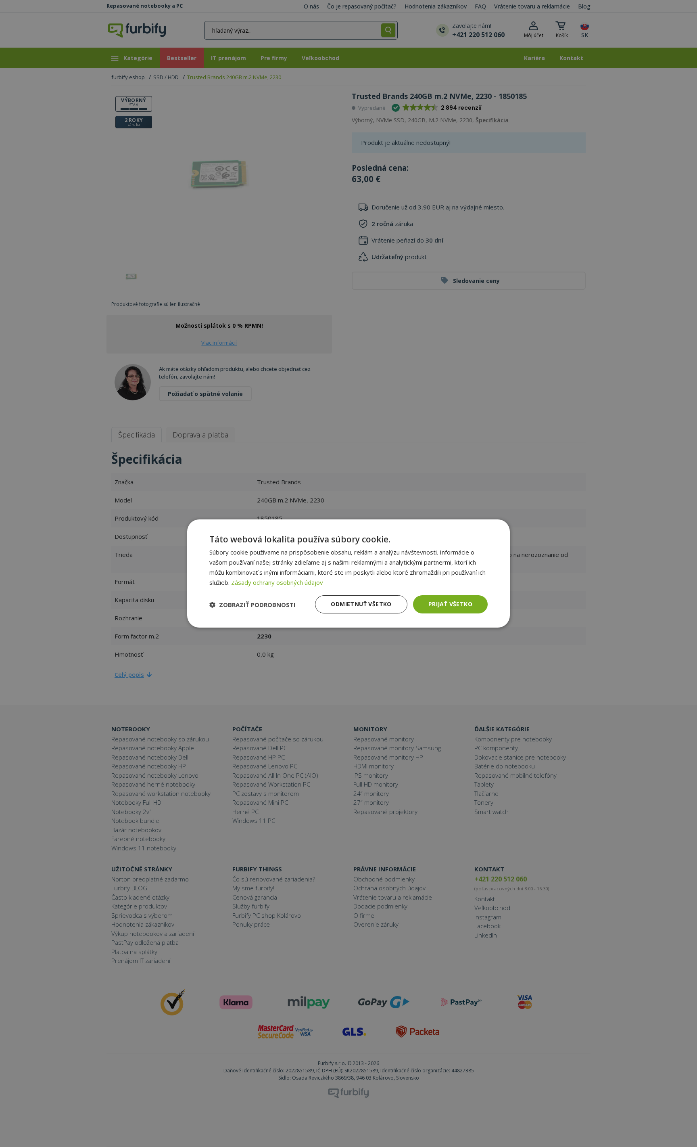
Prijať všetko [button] (450, 604)
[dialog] (348, 573)
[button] (252, 604)
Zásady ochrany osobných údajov (277, 582)
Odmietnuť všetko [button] (361, 604)
